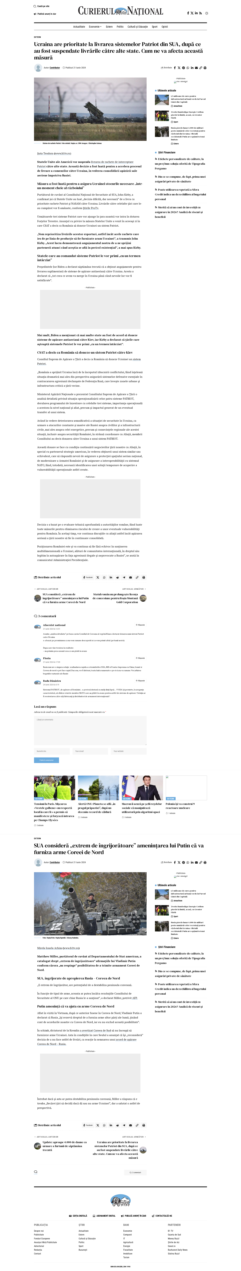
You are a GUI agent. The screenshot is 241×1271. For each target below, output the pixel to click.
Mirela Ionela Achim (49, 948)
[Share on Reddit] (117, 577)
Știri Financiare (166, 152)
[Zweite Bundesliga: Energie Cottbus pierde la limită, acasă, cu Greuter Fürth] (162, 116)
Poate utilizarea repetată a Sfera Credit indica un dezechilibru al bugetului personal (180, 194)
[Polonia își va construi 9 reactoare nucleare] (186, 788)
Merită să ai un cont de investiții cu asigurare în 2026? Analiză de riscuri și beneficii (179, 212)
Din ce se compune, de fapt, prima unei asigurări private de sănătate (180, 179)
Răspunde (141, 625)
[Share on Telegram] (124, 577)
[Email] (196, 68)
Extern (37, 37)
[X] (192, 13)
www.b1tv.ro (71, 948)
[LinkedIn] (196, 13)
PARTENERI (174, 1225)
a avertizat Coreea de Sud (95, 1030)
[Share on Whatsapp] (188, 68)
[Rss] (200, 13)
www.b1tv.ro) (63, 153)
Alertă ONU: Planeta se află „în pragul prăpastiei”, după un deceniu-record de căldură (96, 808)
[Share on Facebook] (175, 68)
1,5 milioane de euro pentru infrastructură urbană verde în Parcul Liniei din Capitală (188, 99)
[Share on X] (179, 68)
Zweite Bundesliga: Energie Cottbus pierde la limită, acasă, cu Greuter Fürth (187, 115)
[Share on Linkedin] (192, 68)
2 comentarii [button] (136, 1173)
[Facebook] (188, 13)
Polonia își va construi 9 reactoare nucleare (180, 806)
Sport (176, 122)
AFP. (135, 998)
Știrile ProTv (90, 208)
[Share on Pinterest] (183, 68)
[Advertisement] (90, 309)
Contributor (55, 67)
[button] (52, 6)
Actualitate (178, 106)
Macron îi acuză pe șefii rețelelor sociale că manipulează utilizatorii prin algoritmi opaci (142, 808)
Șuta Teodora (45, 153)
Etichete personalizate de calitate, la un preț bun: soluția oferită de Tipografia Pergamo (180, 163)
